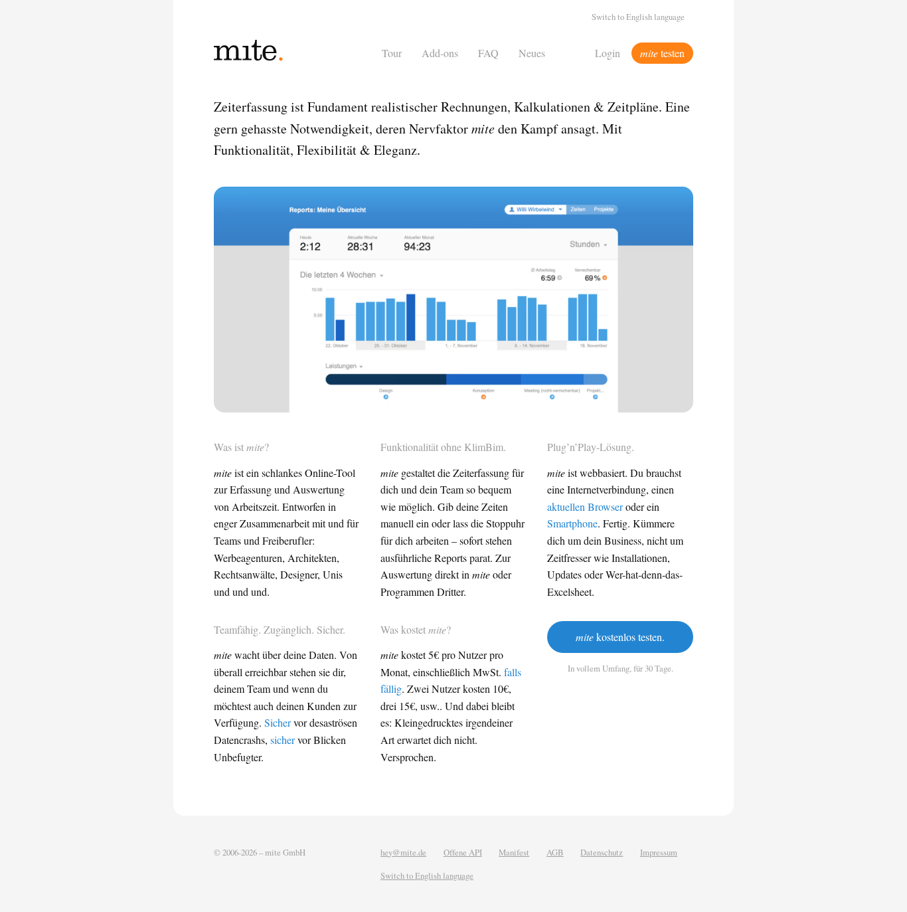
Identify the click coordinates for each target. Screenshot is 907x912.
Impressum (658, 852)
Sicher (277, 722)
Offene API (463, 852)
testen (662, 53)
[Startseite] (294, 53)
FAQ (488, 53)
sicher (282, 740)
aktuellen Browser (585, 506)
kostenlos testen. (620, 637)
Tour (392, 53)
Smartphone (572, 523)
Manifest (514, 852)
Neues (532, 53)
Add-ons (440, 53)
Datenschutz (601, 852)
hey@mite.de (403, 852)
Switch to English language (638, 17)
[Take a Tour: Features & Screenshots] (453, 300)
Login (607, 53)
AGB (555, 852)
